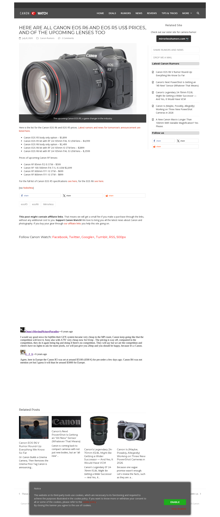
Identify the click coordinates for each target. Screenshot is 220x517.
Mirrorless (48, 204)
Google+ (87, 237)
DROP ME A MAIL (162, 57)
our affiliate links (72, 223)
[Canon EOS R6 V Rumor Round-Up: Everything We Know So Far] (33, 427)
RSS (112, 237)
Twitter (74, 237)
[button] (198, 13)
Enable (175, 502)
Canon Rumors (47, 38)
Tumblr (102, 237)
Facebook (59, 237)
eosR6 (35, 204)
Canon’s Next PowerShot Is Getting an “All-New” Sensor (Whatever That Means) (66, 436)
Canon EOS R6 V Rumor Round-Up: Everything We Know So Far (32, 447)
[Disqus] (82, 282)
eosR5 (24, 204)
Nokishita (28, 187)
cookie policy (89, 501)
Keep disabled (179, 508)
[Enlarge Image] (78, 82)
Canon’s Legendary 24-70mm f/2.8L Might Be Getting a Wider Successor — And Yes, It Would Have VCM (98, 456)
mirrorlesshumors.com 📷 (174, 38)
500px (121, 237)
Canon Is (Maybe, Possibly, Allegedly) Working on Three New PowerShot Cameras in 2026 (131, 456)
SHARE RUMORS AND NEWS (168, 49)
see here (72, 181)
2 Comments (68, 38)
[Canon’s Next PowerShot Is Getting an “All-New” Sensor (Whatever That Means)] (66, 421)
